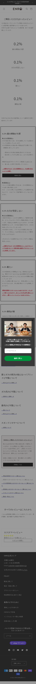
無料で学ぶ (18, 358)
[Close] (32, 320)
